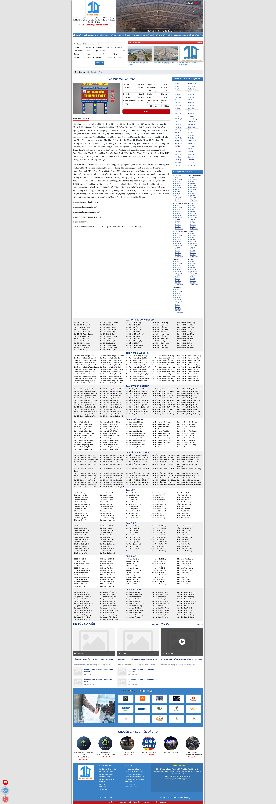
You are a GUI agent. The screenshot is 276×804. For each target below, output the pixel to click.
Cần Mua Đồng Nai (80, 495)
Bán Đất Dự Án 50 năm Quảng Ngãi (138, 478)
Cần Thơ (177, 146)
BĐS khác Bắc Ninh (158, 563)
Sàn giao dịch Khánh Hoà (160, 603)
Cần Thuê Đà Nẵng (132, 526)
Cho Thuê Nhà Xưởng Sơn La (136, 365)
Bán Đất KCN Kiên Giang (134, 345)
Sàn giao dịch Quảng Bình (83, 610)
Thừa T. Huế (192, 122)
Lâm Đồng (191, 124)
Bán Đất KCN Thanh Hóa (82, 327)
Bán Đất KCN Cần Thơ (185, 341)
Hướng (76, 54)
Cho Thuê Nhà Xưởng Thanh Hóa (85, 360)
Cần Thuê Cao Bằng (184, 530)
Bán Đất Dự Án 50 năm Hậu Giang (111, 482)
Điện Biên (191, 105)
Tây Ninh (191, 160)
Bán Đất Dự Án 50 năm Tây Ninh (85, 484)
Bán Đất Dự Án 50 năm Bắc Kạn (137, 460)
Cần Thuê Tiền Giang (107, 551)
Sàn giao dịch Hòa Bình (134, 594)
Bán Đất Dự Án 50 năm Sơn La (136, 464)
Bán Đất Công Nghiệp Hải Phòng (162, 389)
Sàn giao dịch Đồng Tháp (82, 615)
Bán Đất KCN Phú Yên (185, 338)
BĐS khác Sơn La (132, 568)
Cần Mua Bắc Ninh (157, 497)
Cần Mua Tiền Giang (107, 518)
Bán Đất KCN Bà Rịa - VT (160, 341)
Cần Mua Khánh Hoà (158, 504)
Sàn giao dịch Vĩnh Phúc (159, 594)
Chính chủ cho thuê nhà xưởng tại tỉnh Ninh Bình (98, 671)
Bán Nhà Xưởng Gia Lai (185, 435)
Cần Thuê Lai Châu (132, 532)
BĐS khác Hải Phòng (158, 559)
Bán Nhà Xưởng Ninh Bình (186, 424)
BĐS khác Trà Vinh (132, 584)
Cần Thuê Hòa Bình (132, 528)
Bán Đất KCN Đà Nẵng (133, 323)
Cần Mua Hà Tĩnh (80, 509)
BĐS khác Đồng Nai (80, 561)
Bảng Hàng (199, 35)
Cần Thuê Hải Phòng (158, 526)
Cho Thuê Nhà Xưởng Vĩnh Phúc (162, 358)
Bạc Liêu (177, 149)
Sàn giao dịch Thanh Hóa (82, 596)
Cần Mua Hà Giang (106, 499)
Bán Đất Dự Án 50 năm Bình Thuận (112, 473)
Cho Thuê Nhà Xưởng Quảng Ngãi (137, 374)
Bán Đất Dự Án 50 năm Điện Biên (85, 462)
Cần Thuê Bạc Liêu (106, 546)
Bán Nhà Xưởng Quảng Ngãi (135, 440)
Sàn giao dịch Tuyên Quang (83, 603)
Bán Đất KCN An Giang (82, 343)
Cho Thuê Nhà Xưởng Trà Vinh (136, 380)
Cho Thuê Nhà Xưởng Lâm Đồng (188, 367)
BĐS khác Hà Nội (80, 559)
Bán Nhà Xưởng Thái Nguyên (187, 431)
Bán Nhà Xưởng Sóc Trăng (186, 445)
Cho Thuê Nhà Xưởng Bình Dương (189, 356)
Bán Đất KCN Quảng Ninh (108, 350)
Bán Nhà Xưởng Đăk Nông (135, 435)
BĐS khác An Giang (80, 579)
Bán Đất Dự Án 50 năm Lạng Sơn (162, 462)
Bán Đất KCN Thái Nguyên (186, 332)
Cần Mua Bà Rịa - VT (158, 511)
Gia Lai (177, 132)
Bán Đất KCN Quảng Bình (83, 341)
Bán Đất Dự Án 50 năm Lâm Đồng (189, 469)
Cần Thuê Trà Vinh (132, 551)
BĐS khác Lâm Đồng (184, 570)
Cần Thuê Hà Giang (106, 532)
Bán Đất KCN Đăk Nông (134, 336)
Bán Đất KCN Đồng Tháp (82, 345)
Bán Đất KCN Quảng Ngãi (134, 341)
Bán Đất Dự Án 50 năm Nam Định (85, 464)
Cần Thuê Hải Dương (184, 551)
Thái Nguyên (178, 119)
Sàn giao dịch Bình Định (82, 606)
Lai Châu (191, 108)
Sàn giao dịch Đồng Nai (82, 594)
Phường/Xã (100, 54)
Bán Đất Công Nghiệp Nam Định (85, 398)
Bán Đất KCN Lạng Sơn (159, 329)
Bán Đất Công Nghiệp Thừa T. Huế (137, 400)
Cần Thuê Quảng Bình (81, 544)
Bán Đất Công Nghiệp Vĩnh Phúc (162, 391)
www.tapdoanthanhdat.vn (133, 769)
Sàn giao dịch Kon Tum (108, 608)
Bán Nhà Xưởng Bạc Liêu (108, 442)
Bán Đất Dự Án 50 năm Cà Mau (188, 480)
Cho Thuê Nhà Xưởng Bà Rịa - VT (163, 374)
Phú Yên (191, 138)
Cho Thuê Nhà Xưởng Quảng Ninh (111, 383)
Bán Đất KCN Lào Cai (184, 329)
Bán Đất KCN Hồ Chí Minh (109, 323)
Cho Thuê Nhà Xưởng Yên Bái (110, 367)
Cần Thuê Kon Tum (106, 542)
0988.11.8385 (171, 757)
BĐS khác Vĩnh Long (158, 584)
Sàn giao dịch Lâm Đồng (185, 603)
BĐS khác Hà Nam (106, 561)
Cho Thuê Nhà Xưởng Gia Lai (187, 369)
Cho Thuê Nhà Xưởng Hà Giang (111, 362)
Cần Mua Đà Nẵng (132, 493)
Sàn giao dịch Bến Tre (133, 612)
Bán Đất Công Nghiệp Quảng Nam (111, 407)
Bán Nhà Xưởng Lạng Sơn (160, 429)
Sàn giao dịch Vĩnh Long (159, 617)
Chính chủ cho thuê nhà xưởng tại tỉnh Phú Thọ (143, 671)
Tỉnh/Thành (78, 50)
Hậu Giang (191, 154)
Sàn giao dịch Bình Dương (186, 592)
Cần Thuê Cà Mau (183, 546)
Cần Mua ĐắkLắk (157, 506)
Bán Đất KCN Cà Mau (184, 343)
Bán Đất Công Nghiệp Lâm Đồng (188, 400)
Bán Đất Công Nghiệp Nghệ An (136, 405)
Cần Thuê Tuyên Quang (82, 537)
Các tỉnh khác (179, 201)
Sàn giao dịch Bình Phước (160, 612)
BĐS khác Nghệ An (132, 575)
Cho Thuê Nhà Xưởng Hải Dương (188, 380)
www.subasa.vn (130, 782)
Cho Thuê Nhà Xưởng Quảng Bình (86, 374)
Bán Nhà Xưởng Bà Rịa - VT (161, 440)
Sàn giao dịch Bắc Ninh (159, 596)
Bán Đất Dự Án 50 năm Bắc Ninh (162, 460)
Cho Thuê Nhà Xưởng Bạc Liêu (110, 376)
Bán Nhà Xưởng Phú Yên (186, 438)
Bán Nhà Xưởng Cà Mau (185, 442)
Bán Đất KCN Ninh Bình (185, 325)
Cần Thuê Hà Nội (80, 526)
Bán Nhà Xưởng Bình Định (83, 435)
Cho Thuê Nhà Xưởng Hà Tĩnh (84, 371)
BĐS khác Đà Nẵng (132, 559)
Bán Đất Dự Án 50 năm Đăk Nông (137, 473)
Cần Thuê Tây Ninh (80, 551)
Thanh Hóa (178, 100)
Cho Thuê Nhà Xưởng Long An (162, 378)
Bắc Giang (191, 100)
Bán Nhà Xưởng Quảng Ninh (109, 449)
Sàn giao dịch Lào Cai (184, 599)
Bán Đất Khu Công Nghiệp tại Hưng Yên (140, 63)
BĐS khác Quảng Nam (107, 577)
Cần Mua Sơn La (131, 502)
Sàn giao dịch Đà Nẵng (133, 592)
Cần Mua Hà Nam (106, 495)
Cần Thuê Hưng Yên (81, 553)
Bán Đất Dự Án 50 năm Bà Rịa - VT (163, 478)
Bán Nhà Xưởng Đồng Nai (83, 424)
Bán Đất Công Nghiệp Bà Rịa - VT (163, 407)
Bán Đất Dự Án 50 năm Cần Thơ (188, 478)
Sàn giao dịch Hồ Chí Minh (109, 592)
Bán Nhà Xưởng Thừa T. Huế (136, 433)
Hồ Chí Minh (192, 83)
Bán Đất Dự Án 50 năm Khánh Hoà (163, 469)
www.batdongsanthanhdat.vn (134, 774)
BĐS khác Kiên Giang (133, 581)
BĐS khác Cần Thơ (184, 577)
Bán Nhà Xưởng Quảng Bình (83, 440)
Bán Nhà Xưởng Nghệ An (134, 438)
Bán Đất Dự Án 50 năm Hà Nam (111, 457)
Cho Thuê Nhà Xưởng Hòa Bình (136, 358)
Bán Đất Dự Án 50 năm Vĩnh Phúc (163, 457)
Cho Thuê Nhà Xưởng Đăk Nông (137, 369)
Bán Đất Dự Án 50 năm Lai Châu (137, 462)
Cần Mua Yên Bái (106, 504)
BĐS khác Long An (157, 581)
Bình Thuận (191, 127)
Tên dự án (77, 44)
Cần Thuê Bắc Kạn (132, 530)
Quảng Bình (178, 141)
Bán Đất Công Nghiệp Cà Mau (187, 409)
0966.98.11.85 (127, 755)
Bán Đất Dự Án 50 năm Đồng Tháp (86, 482)
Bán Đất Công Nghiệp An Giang (84, 409)
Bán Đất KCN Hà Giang (108, 329)
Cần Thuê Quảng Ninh (107, 553)
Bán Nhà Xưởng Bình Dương (187, 422)
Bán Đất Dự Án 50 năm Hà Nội (84, 455)
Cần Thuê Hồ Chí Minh (107, 526)
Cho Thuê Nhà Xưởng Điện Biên (85, 362)
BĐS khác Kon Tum (106, 575)
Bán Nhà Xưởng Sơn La (134, 431)
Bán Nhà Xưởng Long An (160, 445)
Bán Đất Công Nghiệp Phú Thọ (110, 398)
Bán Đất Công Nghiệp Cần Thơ (188, 407)
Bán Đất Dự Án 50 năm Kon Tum (111, 475)
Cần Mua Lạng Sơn (158, 499)
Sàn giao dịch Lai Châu (133, 599)
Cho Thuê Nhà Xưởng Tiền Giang (111, 380)
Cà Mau (190, 151)
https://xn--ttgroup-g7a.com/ (134, 771)
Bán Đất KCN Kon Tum (107, 338)
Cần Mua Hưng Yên (80, 520)
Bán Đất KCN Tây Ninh (81, 347)
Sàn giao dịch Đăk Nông (134, 606)
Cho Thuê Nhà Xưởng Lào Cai (187, 362)
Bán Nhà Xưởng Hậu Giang (109, 445)
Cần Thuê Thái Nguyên (185, 535)
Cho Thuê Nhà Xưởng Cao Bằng (188, 360)
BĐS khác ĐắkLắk (157, 572)
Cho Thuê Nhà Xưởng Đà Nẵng (136, 356)
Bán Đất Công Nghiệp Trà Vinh (136, 414)
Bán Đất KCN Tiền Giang (108, 347)
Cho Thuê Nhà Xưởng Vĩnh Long (162, 380)
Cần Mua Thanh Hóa (81, 497)
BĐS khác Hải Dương (184, 584)
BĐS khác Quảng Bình (81, 577)
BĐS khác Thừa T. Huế (133, 570)
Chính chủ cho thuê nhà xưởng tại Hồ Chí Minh (98, 681)
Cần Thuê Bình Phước (159, 546)
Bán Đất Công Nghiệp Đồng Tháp (85, 411)
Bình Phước (178, 151)
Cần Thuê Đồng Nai (80, 528)
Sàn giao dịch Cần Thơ (185, 610)
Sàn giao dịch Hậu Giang (108, 615)
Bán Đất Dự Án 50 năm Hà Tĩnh (85, 475)
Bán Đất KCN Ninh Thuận (160, 338)
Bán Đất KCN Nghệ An (133, 338)
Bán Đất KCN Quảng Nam (109, 341)
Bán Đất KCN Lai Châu (133, 329)
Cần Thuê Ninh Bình (184, 528)
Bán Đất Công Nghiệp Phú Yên (187, 405)
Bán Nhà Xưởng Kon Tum (108, 438)
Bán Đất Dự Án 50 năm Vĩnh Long (163, 484)
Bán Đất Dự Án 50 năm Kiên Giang (137, 482)
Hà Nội (177, 83)
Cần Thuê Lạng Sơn (158, 532)
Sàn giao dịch (183, 35)
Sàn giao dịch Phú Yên (185, 608)
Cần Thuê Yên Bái (106, 537)
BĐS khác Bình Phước (159, 579)
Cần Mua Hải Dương (184, 518)
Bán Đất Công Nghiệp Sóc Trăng (188, 411)
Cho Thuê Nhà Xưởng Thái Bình (162, 365)
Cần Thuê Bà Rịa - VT (159, 544)
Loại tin (76, 47)
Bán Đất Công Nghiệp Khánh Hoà (162, 400)
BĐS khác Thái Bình (158, 568)
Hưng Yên (178, 89)
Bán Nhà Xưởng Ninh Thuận (161, 438)
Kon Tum (177, 135)
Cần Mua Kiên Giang (133, 515)
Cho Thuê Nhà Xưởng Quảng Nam (112, 374)
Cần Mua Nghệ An (132, 509)
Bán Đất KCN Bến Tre (133, 343)
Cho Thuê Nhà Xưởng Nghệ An (136, 371)
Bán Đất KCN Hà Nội (81, 323)
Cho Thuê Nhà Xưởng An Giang (85, 376)
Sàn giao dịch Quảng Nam (109, 610)
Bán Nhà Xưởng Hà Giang (109, 429)
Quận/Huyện (100, 50)
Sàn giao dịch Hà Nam (107, 594)
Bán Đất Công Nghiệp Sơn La (136, 398)
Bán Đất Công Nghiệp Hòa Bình (136, 391)
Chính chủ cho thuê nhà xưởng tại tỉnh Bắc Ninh (137, 659)
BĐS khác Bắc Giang (107, 563)
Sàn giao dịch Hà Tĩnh (81, 608)
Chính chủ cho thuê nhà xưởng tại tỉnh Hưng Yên (93, 659)
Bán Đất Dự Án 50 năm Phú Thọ (111, 464)
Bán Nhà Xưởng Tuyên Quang (84, 433)
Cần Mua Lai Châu (132, 499)
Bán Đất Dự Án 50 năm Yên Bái (110, 469)
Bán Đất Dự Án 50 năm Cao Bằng (188, 460)
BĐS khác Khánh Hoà (158, 570)
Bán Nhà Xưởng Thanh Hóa (83, 426)
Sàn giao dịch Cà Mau (184, 612)
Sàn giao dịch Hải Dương (185, 617)
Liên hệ (191, 35)
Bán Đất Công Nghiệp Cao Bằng (188, 393)
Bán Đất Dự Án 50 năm (147, 35)
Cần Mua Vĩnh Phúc (158, 495)
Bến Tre (190, 149)
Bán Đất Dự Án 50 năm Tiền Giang (111, 484)
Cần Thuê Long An (157, 548)
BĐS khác (174, 35)
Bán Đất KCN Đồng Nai (82, 325)
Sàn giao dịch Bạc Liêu (107, 612)
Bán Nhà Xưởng (133, 35)
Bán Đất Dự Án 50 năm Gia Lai (187, 473)
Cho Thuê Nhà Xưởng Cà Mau (187, 376)
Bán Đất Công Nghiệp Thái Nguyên (189, 398)
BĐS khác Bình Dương (185, 559)
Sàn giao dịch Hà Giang (108, 599)
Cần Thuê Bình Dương (185, 526)
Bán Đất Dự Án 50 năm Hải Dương (189, 484)
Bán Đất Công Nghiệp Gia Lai (187, 402)
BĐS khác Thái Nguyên (185, 568)
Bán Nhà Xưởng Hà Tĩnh (82, 438)
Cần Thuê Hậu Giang (107, 548)
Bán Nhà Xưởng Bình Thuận (109, 435)
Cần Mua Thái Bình (158, 502)
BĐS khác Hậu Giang (107, 581)
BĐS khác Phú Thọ (106, 568)
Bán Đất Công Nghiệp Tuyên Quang (86, 400)
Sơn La (177, 116)
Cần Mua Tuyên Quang (82, 504)
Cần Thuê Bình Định (81, 539)
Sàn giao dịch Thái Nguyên (186, 601)
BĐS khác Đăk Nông (133, 572)
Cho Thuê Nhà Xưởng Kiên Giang (137, 378)
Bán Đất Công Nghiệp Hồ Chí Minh (112, 389)
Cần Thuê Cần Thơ (184, 544)
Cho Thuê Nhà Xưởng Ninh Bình (188, 358)
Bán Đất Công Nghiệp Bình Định (85, 402)
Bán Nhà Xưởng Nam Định (83, 431)
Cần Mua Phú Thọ (106, 502)
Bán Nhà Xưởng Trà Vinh (134, 447)
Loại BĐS (99, 47)
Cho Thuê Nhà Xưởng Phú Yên (188, 371)
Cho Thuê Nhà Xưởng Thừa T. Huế (138, 367)
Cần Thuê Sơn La (132, 535)
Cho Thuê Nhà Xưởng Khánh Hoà (163, 367)
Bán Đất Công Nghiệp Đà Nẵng (136, 389)
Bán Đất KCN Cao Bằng (185, 327)
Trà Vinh (191, 162)
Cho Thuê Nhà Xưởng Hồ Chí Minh (112, 356)
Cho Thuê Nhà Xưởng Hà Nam (110, 358)
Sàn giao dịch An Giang (82, 612)
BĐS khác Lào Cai (183, 566)
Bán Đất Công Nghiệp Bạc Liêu (110, 409)
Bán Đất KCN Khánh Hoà (160, 334)
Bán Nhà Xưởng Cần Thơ (186, 440)
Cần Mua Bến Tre (132, 513)
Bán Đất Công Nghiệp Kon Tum (110, 405)
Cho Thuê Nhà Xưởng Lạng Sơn (162, 362)
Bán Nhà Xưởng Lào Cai (185, 429)
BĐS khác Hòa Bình (132, 561)
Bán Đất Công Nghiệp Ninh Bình (188, 391)
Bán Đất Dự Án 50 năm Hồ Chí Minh (112, 455)
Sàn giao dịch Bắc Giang (108, 596)
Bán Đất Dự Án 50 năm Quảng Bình (86, 478)
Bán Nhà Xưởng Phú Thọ (108, 431)
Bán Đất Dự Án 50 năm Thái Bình (162, 464)
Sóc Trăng (178, 160)
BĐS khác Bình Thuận (107, 572)
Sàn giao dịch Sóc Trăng (185, 615)
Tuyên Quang (192, 119)
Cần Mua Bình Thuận (107, 506)
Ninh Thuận (178, 138)
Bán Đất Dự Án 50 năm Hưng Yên (85, 487)
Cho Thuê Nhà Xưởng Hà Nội (84, 356)
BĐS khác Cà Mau (183, 579)
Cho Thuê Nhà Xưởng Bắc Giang (111, 360)
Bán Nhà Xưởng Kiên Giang (135, 445)
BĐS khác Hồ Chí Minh (107, 559)
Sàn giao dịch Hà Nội (81, 592)
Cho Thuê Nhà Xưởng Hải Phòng (162, 356)
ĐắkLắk (190, 130)
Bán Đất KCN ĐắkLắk (158, 336)
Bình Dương (178, 92)
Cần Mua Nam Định (80, 502)
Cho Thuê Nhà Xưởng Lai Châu (136, 362)
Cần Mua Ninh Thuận (158, 509)
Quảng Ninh (192, 89)
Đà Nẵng (177, 86)
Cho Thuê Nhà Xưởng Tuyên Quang (86, 367)
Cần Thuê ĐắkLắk (157, 539)
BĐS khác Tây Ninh (80, 584)
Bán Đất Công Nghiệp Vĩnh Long (162, 414)
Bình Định (178, 127)
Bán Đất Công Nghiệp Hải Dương (188, 414)
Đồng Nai (191, 92)
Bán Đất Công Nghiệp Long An (161, 411)
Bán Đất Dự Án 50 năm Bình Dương (189, 455)
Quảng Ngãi (178, 143)
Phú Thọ (191, 113)
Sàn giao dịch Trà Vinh (133, 617)
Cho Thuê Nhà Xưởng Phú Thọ (110, 365)
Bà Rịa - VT (192, 143)
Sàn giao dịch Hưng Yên (82, 619)
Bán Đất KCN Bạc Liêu (107, 343)
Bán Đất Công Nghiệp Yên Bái (110, 400)
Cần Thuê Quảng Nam (107, 544)
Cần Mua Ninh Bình (184, 495)
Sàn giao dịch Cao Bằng (185, 596)
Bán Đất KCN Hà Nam (107, 325)
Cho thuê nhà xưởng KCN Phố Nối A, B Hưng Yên (181, 659)
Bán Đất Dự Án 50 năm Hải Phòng (163, 455)
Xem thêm (199, 42)
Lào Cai (190, 111)
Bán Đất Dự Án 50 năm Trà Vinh (137, 484)
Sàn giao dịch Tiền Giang (108, 617)
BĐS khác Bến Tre (132, 579)
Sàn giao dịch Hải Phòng (159, 592)
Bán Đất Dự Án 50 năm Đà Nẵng (137, 455)
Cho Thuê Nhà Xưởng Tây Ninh (85, 380)
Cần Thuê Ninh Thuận (159, 542)
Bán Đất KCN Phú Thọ (107, 332)
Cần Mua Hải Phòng (158, 493)
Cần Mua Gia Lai (183, 506)
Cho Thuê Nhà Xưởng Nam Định (85, 365)
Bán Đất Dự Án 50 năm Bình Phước (163, 480)
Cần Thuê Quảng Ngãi (133, 544)
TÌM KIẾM (99, 63)
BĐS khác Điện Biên (81, 566)
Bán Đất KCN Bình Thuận (108, 336)
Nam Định (178, 113)
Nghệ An (191, 135)
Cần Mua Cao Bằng (184, 497)
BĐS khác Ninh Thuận (159, 575)
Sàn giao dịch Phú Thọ (107, 601)
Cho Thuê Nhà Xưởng (102, 35)
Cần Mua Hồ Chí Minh (107, 493)
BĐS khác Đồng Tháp (81, 581)
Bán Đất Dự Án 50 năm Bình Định (85, 473)
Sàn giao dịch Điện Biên (82, 599)
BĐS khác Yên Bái (106, 570)
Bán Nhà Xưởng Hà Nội (82, 422)
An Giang (191, 146)
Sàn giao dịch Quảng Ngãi (134, 610)
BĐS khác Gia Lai (183, 572)
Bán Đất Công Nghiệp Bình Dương (189, 389)
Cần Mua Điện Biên (80, 499)
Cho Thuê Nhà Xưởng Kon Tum (110, 371)
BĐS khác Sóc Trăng (184, 581)
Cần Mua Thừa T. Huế (133, 504)
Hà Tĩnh (190, 132)
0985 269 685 (83, 757)
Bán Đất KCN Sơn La (133, 332)
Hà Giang (177, 108)
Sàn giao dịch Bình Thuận (108, 606)
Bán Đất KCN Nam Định (82, 332)
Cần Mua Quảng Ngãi (133, 511)
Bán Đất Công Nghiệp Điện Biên (85, 395)
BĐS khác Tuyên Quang (82, 570)
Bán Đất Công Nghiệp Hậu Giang (111, 411)
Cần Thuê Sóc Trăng (184, 548)
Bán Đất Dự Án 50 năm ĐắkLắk (162, 473)
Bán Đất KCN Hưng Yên (82, 350)
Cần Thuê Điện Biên (81, 532)
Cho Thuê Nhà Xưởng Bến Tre (136, 376)
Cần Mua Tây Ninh (80, 518)
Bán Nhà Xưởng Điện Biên (83, 429)
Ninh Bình (191, 97)
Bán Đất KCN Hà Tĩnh (81, 338)
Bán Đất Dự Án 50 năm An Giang (85, 480)
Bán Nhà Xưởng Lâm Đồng (186, 433)
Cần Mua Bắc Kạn (132, 497)
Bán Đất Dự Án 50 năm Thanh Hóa (86, 460)
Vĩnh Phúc (178, 97)
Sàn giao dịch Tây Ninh (82, 617)
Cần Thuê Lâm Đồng (184, 537)
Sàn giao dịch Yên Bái (107, 603)
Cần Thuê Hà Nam (106, 528)
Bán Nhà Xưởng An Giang (83, 442)
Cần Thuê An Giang (80, 546)
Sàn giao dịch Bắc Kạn (133, 596)
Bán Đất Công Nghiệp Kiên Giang (137, 411)
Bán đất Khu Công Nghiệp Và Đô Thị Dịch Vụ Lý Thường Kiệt (190, 64)
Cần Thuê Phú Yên (183, 542)
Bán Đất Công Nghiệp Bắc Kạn (136, 393)
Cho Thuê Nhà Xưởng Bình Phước (163, 376)
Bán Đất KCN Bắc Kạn (133, 327)
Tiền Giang (178, 162)
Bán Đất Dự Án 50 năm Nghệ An (137, 475)
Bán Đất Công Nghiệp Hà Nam (110, 391)
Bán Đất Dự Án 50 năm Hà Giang (111, 462)
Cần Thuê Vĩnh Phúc (158, 528)
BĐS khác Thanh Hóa (81, 563)
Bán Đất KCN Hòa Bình (133, 325)
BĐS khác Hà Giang (106, 566)
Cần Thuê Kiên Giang (133, 548)
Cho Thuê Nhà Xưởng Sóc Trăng (188, 378)
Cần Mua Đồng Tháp (81, 515)
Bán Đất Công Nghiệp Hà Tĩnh (84, 405)
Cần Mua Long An (157, 515)
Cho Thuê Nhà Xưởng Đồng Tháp (85, 378)
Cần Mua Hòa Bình (132, 495)
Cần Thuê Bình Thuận (107, 539)
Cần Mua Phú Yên (183, 509)
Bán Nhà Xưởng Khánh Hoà (161, 433)
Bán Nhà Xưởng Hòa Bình (134, 424)
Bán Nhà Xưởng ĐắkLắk (159, 435)
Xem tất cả (155, 624)
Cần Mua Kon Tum (106, 509)
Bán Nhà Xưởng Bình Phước (161, 442)
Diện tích (99, 57)
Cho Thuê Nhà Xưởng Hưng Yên (85, 383)
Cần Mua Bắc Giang (107, 497)
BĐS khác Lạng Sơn (158, 566)
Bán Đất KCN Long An (159, 345)
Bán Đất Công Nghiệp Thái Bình (162, 398)
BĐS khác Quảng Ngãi (133, 577)
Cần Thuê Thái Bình (158, 535)
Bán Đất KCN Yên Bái (107, 334)
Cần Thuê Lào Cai (183, 532)
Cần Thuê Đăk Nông (133, 539)
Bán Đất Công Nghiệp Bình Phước (163, 409)
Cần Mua (159, 35)
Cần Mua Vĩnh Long (158, 518)
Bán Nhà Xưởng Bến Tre (134, 442)
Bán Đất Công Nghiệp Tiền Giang (111, 414)
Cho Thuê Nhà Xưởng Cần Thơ (188, 374)
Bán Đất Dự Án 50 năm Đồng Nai (85, 457)
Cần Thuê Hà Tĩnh (80, 542)
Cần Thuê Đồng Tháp (81, 548)
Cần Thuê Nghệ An (132, 542)
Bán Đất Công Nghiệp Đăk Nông (137, 402)
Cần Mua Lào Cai (183, 499)
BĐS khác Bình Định (81, 572)
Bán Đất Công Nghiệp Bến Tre (136, 409)
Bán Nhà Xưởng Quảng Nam (109, 440)
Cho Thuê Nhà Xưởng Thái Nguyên (189, 365)
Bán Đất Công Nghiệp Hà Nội (84, 389)
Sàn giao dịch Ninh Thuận (160, 608)
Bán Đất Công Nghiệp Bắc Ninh (162, 393)
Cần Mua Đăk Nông (132, 506)
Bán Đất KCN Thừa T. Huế (135, 334)
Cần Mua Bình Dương (184, 493)
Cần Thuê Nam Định (81, 535)
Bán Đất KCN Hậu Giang (108, 345)
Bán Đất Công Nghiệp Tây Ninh (84, 414)
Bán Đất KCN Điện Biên (82, 329)
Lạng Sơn (178, 111)
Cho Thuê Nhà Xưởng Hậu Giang (111, 378)
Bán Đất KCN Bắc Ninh (159, 327)
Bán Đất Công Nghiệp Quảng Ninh (111, 416)
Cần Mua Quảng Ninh (107, 520)
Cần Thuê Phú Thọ (106, 535)
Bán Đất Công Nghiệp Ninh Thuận (163, 405)
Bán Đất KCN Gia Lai (184, 336)
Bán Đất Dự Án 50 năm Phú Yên (188, 475)
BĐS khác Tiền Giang (107, 584)
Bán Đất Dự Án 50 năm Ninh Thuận (163, 475)
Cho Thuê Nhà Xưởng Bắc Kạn (136, 360)
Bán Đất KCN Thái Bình (159, 332)
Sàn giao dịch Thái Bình (159, 601)
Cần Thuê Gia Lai (183, 539)
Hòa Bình (191, 94)
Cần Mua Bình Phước (158, 513)
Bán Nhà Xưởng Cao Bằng (186, 426)
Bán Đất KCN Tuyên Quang (83, 334)
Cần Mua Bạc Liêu (106, 513)
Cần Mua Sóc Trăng (184, 515)
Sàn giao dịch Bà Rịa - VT (160, 610)
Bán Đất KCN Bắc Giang (108, 327)
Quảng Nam (192, 141)
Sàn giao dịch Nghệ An (133, 608)
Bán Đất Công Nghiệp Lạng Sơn (162, 395)
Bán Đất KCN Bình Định (82, 336)
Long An (190, 157)
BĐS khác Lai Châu (132, 566)
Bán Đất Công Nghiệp (119, 35)
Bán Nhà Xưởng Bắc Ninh (160, 426)
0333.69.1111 (192, 757)
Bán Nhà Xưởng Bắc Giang (109, 426)
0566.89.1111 (105, 755)
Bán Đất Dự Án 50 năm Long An (162, 482)
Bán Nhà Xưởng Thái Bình (160, 431)
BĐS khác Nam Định (81, 568)
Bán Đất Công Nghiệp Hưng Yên (85, 416)
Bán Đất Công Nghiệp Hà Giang (111, 395)
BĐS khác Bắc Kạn (132, 563)
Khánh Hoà (178, 124)
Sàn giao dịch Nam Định (82, 601)
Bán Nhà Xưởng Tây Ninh (82, 447)
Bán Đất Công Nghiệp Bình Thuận (111, 402)
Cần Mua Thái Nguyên (185, 502)
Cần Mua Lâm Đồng (184, 504)
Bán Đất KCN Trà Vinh (133, 347)
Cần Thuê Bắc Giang (107, 530)
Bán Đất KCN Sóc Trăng (185, 345)
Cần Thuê (166, 35)
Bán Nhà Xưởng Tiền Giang (109, 447)
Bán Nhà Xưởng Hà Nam (108, 424)
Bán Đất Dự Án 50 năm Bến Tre (136, 480)
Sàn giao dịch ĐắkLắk (158, 606)
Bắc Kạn (177, 102)
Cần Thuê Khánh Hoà (158, 537)
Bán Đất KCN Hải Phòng (159, 323)
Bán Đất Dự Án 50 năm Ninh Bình (188, 457)
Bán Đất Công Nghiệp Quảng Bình (85, 407)
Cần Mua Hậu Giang (107, 515)
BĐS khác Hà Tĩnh (80, 575)
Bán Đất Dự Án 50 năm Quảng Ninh (112, 487)
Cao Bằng (178, 105)
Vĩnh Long (178, 165)
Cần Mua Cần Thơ (183, 511)
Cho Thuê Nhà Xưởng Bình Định (85, 369)
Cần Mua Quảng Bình (81, 511)
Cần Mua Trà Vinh (132, 518)
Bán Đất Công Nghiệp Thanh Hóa (85, 393)
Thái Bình (191, 116)
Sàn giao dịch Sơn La (133, 601)
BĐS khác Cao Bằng (184, 563)
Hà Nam (177, 94)
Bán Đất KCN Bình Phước (160, 343)
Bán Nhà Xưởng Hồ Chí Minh (110, 422)
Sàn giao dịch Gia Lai (184, 606)
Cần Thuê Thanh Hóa (81, 530)
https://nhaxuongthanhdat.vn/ (134, 776)
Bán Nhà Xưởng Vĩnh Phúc (160, 424)
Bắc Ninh (191, 102)
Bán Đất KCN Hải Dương (185, 347)
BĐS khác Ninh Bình (184, 561)
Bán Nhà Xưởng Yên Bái (108, 433)
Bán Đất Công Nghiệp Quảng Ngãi (137, 407)
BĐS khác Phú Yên (183, 575)
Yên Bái (177, 122)
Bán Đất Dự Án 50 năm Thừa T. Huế (138, 469)
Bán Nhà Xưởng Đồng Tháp (83, 445)
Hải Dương (191, 165)
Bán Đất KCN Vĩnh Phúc (159, 325)
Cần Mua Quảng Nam (107, 511)
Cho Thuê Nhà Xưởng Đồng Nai (85, 358)
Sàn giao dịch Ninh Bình (185, 594)
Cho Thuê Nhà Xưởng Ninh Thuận (163, 371)
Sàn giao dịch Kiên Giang (134, 615)
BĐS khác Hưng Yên (81, 586)
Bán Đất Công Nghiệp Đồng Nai (85, 391)
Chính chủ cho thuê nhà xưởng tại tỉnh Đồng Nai (143, 681)
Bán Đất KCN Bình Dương (186, 323)
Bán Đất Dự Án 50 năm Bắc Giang (111, 460)
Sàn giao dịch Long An (159, 615)
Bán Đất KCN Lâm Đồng (185, 334)
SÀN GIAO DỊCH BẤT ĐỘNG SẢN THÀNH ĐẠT (164, 64)
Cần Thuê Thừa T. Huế (133, 537)
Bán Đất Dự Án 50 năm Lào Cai (188, 462)
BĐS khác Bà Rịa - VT (158, 577)
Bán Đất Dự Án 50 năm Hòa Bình (137, 457)
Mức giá (77, 57)
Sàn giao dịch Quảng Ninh (109, 619)
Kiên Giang (178, 157)
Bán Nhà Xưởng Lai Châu (134, 429)
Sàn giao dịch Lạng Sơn (159, 599)
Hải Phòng (191, 86)
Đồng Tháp (178, 154)
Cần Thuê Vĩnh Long (158, 551)
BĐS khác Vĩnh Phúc (158, 561)
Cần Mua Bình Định (80, 506)
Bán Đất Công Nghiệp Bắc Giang (111, 393)
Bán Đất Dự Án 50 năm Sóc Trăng (189, 482)
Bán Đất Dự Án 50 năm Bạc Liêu (111, 480)
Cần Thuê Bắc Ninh (158, 530)
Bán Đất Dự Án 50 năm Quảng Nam (112, 478)
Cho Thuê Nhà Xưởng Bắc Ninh (162, 360)
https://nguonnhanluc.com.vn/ (134, 779)
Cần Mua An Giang (80, 513)
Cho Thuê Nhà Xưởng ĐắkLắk (161, 369)
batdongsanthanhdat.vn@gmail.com (179, 779)
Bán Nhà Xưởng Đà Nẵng (134, 422)
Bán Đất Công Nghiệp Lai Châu (136, 395)
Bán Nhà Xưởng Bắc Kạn (134, 426)
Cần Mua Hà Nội (79, 493)
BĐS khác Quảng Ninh (107, 586)
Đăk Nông (178, 130)
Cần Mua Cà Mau (183, 513)
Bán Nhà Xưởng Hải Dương (186, 447)
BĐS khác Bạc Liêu (106, 579)
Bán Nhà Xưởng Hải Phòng (160, 422)
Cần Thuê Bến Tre (132, 546)
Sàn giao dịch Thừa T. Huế (135, 603)
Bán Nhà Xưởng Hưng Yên (83, 449)
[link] (85, 202)
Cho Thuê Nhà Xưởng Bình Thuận (111, 369)
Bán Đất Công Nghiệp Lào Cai (187, 395)
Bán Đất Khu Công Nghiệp (85, 35)
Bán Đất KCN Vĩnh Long (159, 347)
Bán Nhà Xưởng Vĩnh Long (160, 447)
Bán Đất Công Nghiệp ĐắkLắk (161, 402)
